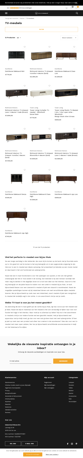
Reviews (7, 412)
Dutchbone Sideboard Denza (15, 194)
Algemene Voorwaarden (12, 388)
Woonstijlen (72, 401)
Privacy (7, 390)
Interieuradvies (10, 399)
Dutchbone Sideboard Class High (40, 195)
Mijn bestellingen (49, 385)
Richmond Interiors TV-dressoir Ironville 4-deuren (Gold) (41, 72)
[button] (6, 13)
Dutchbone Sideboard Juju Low (66, 194)
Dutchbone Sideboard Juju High (16, 233)
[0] (76, 8)
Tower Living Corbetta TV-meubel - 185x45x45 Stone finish (39, 112)
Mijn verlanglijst (49, 388)
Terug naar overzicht (11, 18)
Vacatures (8, 407)
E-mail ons (29, 443)
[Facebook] (67, 444)
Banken (71, 390)
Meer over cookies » (52, 454)
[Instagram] (72, 444)
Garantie (8, 404)
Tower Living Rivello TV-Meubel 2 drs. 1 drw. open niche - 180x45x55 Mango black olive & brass (66, 113)
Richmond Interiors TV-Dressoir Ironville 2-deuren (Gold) (15, 155)
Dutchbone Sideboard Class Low (65, 72)
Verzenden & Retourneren (13, 396)
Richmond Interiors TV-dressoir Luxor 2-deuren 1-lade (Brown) (16, 111)
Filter (41, 29)
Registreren (48, 382)
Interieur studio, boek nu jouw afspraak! (18, 385)
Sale (70, 399)
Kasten (22, 18)
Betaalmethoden (10, 393)
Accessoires (72, 396)
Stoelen (71, 385)
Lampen (71, 382)
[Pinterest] (76, 444)
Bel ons (13, 443)
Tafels (71, 388)
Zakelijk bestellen (10, 410)
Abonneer (63, 361)
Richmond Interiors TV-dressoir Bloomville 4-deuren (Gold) (41, 154)
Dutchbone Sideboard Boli (14, 71)
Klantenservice (10, 382)
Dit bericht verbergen (32, 454)
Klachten (8, 401)
